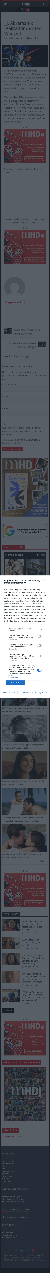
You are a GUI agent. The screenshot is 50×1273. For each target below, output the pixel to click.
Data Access (25, 692)
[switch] (39, 636)
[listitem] (25, 630)
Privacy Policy (41, 692)
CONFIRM (15, 682)
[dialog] (25, 636)
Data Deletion (9, 692)
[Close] (44, 580)
